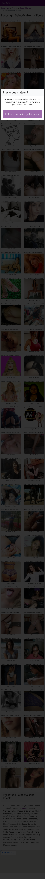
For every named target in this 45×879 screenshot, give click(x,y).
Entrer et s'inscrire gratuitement (22, 114)
